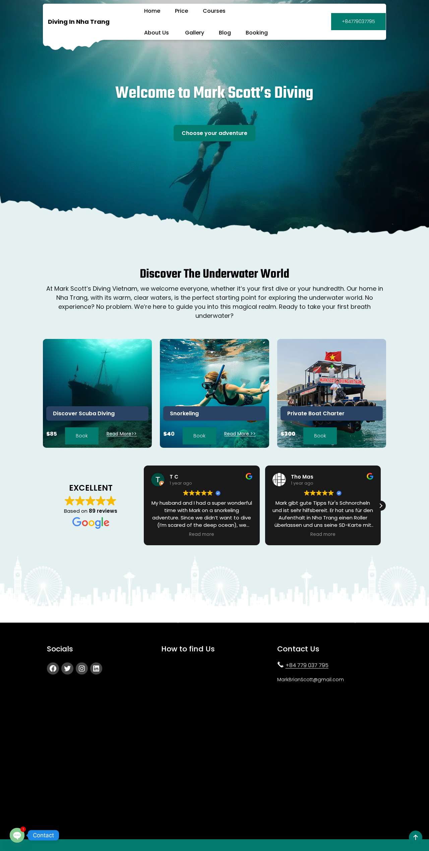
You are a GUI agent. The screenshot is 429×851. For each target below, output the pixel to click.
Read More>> (122, 433)
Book (82, 435)
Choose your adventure (214, 133)
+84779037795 (358, 21)
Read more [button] (201, 534)
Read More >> (240, 433)
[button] (381, 506)
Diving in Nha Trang (79, 21)
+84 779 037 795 (307, 665)
